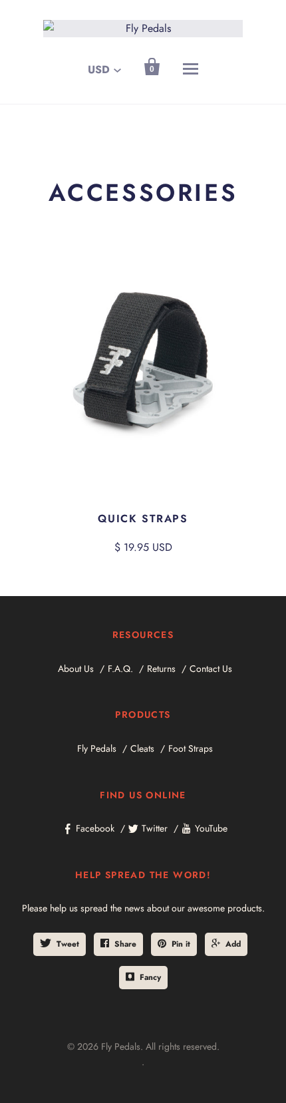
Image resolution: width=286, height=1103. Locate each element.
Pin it (181, 944)
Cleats (142, 748)
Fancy (150, 977)
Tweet (68, 944)
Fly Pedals (96, 748)
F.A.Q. (120, 668)
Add (233, 944)
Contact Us (211, 668)
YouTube (211, 828)
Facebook (95, 828)
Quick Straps (143, 518)
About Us (76, 668)
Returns (161, 668)
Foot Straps (190, 748)
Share (125, 944)
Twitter (155, 828)
